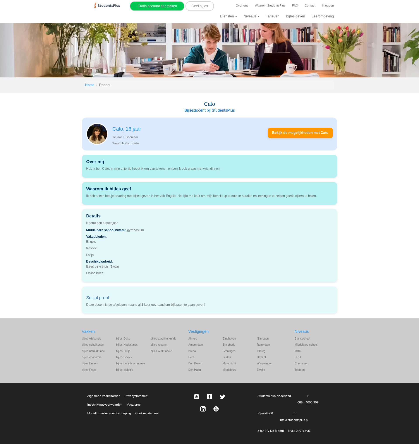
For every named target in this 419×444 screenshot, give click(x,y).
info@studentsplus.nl (294, 420)
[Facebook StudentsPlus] (209, 396)
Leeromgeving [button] (323, 16)
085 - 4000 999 (308, 402)
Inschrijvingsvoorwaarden (104, 404)
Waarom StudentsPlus (270, 5)
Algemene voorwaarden (103, 396)
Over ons (242, 5)
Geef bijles (199, 6)
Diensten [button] (227, 16)
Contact (310, 5)
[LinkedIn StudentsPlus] (203, 409)
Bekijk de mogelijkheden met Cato (300, 133)
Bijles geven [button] (295, 16)
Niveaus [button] (250, 16)
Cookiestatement (147, 413)
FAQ (295, 5)
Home (89, 85)
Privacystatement (136, 396)
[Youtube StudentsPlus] (216, 409)
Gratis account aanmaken (157, 6)
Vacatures (134, 404)
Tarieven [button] (272, 16)
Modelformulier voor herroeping (109, 413)
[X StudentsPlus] (222, 396)
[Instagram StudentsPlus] (196, 396)
